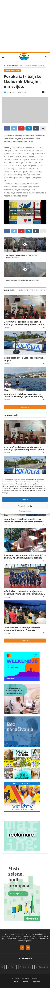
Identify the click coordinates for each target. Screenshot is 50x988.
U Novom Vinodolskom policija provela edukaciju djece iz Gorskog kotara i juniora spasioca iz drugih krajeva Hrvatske (24, 323)
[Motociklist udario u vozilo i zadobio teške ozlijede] (25, 343)
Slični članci (23, 290)
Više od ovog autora (37, 290)
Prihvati (25, 499)
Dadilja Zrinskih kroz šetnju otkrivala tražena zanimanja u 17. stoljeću (22, 628)
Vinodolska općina (12, 65)
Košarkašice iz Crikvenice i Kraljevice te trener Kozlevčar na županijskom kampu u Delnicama (24, 592)
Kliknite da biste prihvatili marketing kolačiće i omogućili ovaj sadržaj (25, 211)
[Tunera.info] (24, 56)
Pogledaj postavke (25, 506)
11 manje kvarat (21, 967)
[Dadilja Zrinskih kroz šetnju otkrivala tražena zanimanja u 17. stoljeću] (25, 612)
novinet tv (7, 967)
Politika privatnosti (25, 511)
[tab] (23, 290)
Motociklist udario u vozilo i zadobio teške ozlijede (24, 359)
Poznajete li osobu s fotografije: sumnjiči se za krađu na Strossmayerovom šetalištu (25, 556)
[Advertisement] (25, 26)
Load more (25, 407)
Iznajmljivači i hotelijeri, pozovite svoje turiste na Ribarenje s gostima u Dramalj (23, 395)
